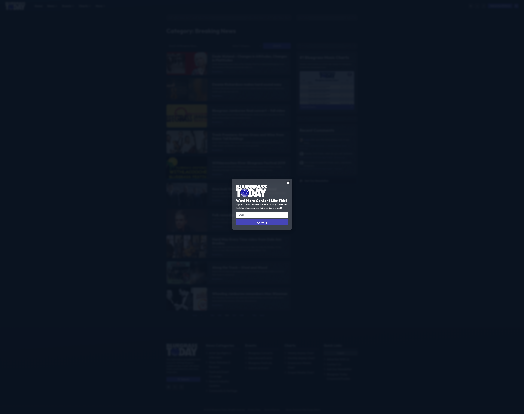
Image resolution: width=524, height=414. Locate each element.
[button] (288, 183)
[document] (262, 207)
